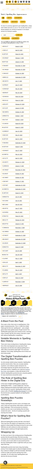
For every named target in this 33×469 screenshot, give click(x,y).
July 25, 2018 (18, 285)
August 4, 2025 (19, 46)
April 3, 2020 (18, 262)
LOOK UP (19, 35)
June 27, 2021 (18, 208)
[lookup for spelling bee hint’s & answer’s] (3, 17)
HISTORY (5, 21)
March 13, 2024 (19, 100)
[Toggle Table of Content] (19, 316)
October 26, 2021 (19, 177)
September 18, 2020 (20, 239)
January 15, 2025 (19, 62)
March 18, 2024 (19, 96)
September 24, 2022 (20, 143)
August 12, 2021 (19, 193)
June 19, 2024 (18, 85)
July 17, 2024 (18, 81)
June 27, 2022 (18, 150)
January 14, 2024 (19, 108)
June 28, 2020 (18, 254)
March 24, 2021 (19, 216)
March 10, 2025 (19, 54)
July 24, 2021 (18, 197)
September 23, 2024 (20, 77)
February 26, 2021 (19, 220)
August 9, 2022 (19, 146)
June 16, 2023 (18, 131)
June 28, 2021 (18, 204)
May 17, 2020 (18, 258)
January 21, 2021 (19, 224)
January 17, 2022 (19, 166)
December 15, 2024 (20, 65)
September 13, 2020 (20, 243)
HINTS (9, 18)
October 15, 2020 (19, 231)
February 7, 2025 (19, 58)
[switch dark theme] (5, 462)
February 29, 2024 (19, 104)
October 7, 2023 (19, 116)
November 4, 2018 (20, 281)
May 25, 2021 (18, 212)
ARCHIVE (14, 21)
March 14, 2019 (19, 278)
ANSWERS (18, 18)
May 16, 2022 (18, 154)
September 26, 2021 (20, 185)
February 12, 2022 (19, 162)
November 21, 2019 (20, 266)
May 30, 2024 (18, 89)
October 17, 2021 (19, 181)
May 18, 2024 (18, 92)
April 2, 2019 (18, 274)
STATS (23, 21)
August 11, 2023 (19, 127)
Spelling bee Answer (20, 391)
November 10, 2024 (20, 69)
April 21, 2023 (18, 139)
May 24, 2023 (18, 135)
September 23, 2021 (20, 189)
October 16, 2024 (19, 73)
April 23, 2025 (18, 50)
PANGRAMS (5, 38)
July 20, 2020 (18, 251)
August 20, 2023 (19, 123)
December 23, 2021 (20, 170)
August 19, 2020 (19, 247)
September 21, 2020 (20, 235)
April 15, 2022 (18, 158)
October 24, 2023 (19, 112)
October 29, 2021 (19, 173)
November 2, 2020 (20, 227)
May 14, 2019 (18, 270)
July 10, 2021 (18, 200)
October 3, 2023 (19, 119)
